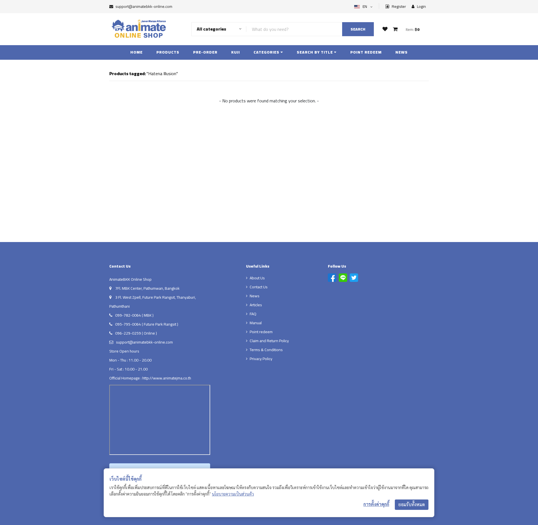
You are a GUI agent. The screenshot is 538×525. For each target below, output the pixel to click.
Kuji (235, 52)
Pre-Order (205, 52)
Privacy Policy (261, 358)
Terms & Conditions (266, 349)
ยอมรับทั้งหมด (411, 504)
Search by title (315, 52)
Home (136, 52)
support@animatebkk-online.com (143, 6)
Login (421, 7)
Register (398, 7)
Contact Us (259, 287)
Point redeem (366, 52)
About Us (257, 278)
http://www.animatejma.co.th (166, 378)
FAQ (253, 313)
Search (358, 29)
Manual (256, 322)
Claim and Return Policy (269, 340)
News (401, 52)
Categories (267, 52)
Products (167, 52)
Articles (256, 304)
